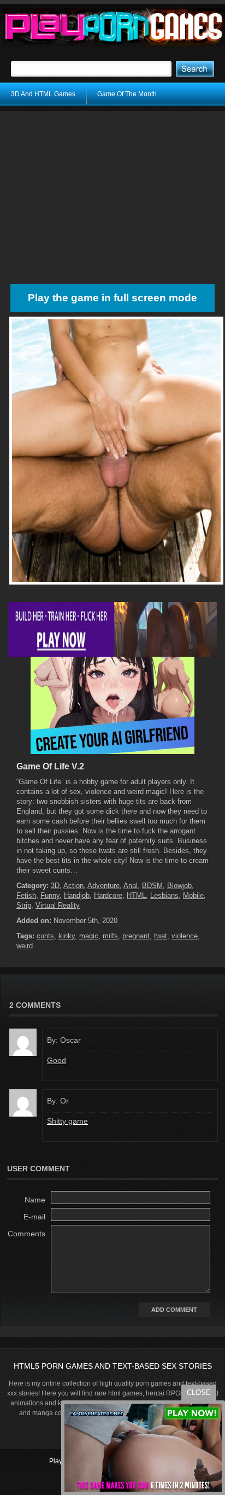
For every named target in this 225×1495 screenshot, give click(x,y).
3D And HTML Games (43, 94)
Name (35, 1199)
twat (160, 936)
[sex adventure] (112, 752)
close (199, 1392)
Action (73, 885)
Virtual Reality (57, 905)
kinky (66, 936)
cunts (45, 936)
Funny (50, 895)
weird (24, 946)
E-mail (34, 1216)
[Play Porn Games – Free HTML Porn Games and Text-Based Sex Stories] (114, 27)
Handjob (77, 895)
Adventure (103, 885)
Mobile (193, 895)
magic (88, 936)
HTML (136, 895)
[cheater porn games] (112, 654)
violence (184, 936)
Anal (130, 885)
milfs (110, 936)
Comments (26, 1233)
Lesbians (164, 895)
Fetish (26, 895)
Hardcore (108, 895)
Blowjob (179, 885)
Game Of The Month (127, 94)
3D (55, 885)
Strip (23, 905)
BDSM (152, 885)
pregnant (136, 936)
